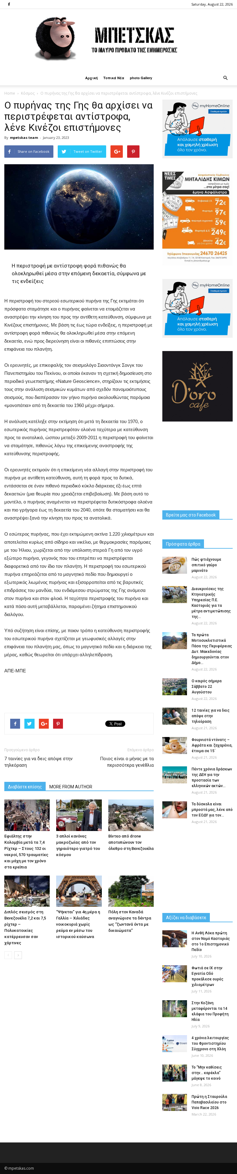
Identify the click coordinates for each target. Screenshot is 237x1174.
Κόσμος (28, 93)
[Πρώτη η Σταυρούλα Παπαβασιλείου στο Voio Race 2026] (174, 1102)
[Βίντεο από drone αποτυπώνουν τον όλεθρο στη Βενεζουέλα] (131, 815)
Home (9, 93)
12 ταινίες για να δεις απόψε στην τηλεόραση (211, 716)
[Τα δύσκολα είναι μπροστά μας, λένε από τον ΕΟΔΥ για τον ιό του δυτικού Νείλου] (174, 809)
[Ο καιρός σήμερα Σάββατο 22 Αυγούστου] (174, 686)
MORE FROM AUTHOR (70, 786)
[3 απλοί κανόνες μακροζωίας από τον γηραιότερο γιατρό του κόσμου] (79, 815)
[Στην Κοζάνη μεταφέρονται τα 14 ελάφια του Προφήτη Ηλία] (174, 1008)
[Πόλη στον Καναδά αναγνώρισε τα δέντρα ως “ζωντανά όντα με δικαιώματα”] (131, 891)
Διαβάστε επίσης (25, 786)
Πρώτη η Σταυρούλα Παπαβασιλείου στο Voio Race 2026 (209, 1102)
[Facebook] (9, 4)
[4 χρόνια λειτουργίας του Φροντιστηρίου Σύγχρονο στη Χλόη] (174, 1043)
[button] (225, 78)
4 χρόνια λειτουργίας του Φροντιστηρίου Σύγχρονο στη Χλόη (210, 1043)
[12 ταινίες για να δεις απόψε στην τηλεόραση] (174, 716)
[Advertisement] (79, 692)
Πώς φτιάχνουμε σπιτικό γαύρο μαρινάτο (206, 565)
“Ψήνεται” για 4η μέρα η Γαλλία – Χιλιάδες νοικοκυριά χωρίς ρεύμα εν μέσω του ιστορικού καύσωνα (78, 924)
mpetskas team (24, 137)
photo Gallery (141, 77)
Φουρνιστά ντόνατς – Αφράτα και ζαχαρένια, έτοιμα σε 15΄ (212, 745)
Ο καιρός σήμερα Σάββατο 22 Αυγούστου (207, 686)
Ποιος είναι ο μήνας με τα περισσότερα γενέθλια (127, 762)
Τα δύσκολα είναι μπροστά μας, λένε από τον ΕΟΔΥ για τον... (212, 809)
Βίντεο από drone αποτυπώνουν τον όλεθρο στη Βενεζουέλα (131, 842)
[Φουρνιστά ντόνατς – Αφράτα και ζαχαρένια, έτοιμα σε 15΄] (174, 745)
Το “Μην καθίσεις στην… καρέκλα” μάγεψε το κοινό (207, 1073)
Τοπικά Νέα (113, 77)
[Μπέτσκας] (118, 40)
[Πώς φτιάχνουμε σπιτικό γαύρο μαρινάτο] (174, 565)
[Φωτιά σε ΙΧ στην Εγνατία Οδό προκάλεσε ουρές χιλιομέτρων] (174, 973)
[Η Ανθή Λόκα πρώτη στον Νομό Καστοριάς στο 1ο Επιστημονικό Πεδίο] (174, 938)
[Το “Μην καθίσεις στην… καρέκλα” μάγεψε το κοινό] (174, 1073)
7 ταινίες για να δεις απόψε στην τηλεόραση (38, 762)
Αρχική (91, 77)
